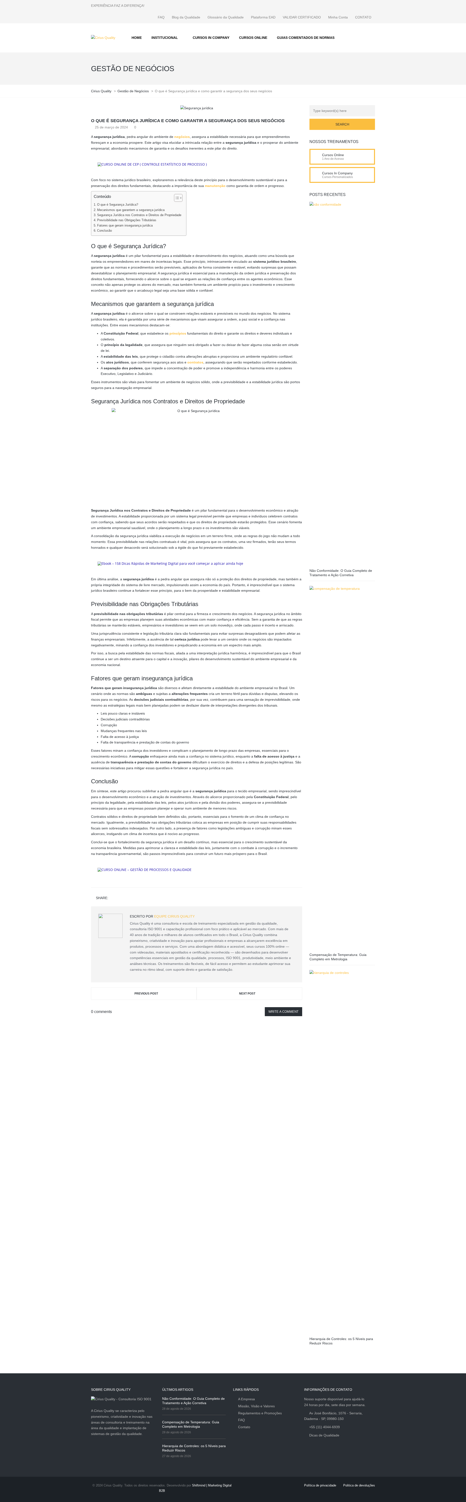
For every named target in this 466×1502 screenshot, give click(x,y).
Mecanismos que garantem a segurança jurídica (131, 210)
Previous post (146, 993)
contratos (195, 362)
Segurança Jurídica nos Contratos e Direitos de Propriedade (139, 215)
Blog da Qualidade (186, 17)
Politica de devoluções (359, 1485)
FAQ (161, 17)
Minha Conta (338, 17)
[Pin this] (134, 898)
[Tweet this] (119, 898)
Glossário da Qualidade (226, 17)
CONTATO (363, 17)
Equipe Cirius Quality (174, 916)
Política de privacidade (320, 1485)
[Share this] (112, 898)
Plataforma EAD (263, 17)
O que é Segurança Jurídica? (117, 204)
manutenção (215, 186)
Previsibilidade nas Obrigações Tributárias (126, 220)
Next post (247, 993)
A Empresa (246, 1399)
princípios (177, 333)
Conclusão (104, 230)
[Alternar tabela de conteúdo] (175, 198)
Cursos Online (333, 155)
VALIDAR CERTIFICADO (302, 17)
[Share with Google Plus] (127, 898)
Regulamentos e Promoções (260, 1413)
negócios (182, 137)
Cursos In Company (337, 173)
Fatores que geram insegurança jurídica (125, 225)
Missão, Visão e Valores (256, 1406)
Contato (244, 1427)
